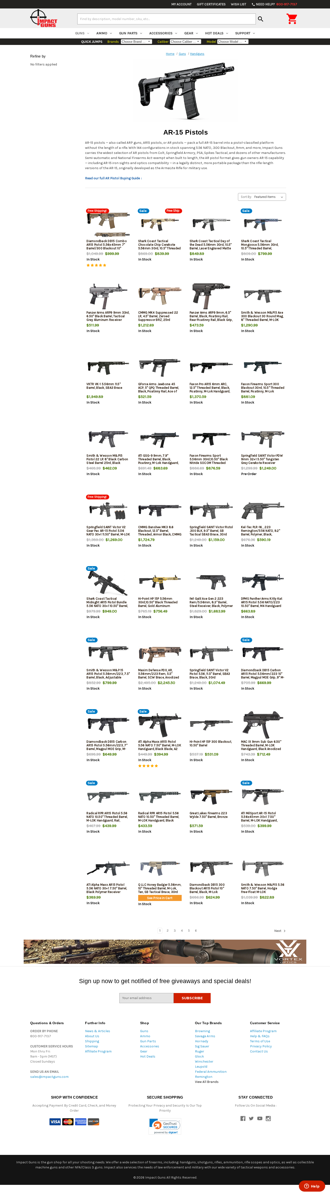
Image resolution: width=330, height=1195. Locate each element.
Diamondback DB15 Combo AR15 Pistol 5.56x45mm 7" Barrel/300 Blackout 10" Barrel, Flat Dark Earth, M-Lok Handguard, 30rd (107, 248)
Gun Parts (128, 33)
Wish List (238, 4)
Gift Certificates (211, 4)
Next (278, 931)
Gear (188, 33)
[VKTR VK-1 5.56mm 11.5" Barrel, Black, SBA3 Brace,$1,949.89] (108, 368)
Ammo (101, 33)
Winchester (204, 1061)
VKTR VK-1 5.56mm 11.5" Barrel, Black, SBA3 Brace (104, 385)
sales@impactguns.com (49, 1077)
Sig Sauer (202, 1046)
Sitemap (91, 1046)
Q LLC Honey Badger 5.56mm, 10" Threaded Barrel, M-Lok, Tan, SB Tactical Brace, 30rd (159, 888)
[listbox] (270, 197)
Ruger (199, 1051)
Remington (203, 1077)
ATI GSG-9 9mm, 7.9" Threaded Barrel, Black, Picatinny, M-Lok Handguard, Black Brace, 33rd (158, 461)
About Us (92, 1036)
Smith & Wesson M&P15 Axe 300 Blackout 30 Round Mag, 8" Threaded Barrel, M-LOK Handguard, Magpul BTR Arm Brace (262, 320)
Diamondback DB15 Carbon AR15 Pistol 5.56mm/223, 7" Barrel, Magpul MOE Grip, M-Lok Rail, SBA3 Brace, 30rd (106, 747)
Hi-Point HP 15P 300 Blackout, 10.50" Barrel (211, 743)
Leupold (201, 1067)
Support (242, 33)
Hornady (201, 1041)
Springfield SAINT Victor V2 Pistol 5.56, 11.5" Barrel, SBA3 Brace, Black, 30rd (210, 673)
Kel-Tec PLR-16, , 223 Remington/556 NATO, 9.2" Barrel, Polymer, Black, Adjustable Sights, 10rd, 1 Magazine (260, 534)
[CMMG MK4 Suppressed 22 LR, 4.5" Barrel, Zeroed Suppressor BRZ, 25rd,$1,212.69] (160, 296)
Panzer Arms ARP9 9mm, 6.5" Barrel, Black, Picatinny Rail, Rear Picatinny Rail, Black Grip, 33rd (211, 318)
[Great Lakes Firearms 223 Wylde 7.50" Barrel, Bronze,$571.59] (211, 797)
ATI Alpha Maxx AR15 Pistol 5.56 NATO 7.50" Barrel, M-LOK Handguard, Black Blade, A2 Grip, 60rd (159, 747)
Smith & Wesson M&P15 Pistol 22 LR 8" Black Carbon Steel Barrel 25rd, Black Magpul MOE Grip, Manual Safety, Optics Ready (107, 463)
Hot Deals (214, 33)
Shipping (92, 1041)
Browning (202, 1031)
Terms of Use (260, 1041)
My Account (181, 4)
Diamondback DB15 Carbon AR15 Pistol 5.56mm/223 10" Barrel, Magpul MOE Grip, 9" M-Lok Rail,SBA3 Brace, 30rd (263, 675)
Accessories (160, 33)
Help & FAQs (260, 1036)
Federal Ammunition (211, 1072)
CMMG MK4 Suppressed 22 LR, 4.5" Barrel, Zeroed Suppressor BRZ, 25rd (158, 316)
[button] (165, 1126)
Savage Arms (205, 1036)
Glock (199, 1056)
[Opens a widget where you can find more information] (312, 1187)
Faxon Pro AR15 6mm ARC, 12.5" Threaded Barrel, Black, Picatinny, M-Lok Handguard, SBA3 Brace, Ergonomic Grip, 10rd (210, 391)
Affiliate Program (98, 1051)
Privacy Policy (261, 1046)
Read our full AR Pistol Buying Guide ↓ (113, 178)
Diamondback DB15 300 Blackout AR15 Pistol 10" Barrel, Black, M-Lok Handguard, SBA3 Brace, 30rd (211, 890)
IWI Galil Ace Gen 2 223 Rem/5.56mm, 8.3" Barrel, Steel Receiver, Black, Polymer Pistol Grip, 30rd (211, 604)
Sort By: (246, 197)
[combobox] (166, 19)
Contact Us (259, 1051)
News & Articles (97, 1031)
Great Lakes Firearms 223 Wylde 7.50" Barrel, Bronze (209, 815)
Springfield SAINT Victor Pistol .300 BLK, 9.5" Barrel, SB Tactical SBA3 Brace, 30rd (211, 530)
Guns (80, 33)
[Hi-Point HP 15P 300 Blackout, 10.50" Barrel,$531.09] (211, 725)
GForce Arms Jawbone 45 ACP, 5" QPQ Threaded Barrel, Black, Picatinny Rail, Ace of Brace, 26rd (158, 389)
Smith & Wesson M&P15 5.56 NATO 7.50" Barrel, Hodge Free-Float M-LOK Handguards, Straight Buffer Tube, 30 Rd (262, 892)
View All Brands (207, 1082)
